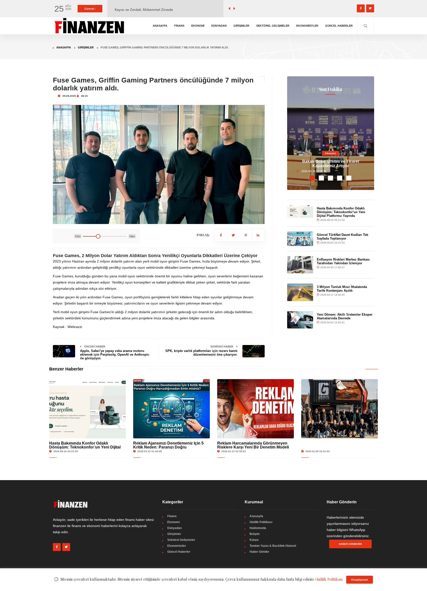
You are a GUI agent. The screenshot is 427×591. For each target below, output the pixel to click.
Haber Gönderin (350, 544)
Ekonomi (197, 25)
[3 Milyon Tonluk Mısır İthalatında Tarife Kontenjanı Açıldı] (300, 292)
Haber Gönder (259, 551)
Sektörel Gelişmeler (272, 25)
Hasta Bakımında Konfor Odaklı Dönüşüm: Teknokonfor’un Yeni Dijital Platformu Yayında (341, 212)
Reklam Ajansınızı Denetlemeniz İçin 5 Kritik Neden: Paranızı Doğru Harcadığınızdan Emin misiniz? (168, 447)
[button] (312, 178)
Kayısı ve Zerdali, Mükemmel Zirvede (144, 9)
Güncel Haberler (339, 25)
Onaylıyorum (359, 579)
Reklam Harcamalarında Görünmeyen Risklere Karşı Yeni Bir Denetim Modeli (253, 445)
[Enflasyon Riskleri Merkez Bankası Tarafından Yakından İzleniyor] (300, 264)
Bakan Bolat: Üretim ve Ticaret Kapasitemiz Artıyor (330, 163)
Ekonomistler (307, 25)
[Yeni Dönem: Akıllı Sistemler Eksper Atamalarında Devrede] (300, 319)
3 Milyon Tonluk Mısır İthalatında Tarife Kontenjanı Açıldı (342, 288)
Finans (179, 25)
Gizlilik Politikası (261, 522)
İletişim (255, 534)
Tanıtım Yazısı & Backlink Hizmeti (273, 546)
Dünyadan (219, 25)
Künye (254, 540)
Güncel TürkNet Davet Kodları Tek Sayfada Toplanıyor (342, 236)
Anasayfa (160, 25)
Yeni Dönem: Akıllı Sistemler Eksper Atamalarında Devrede (344, 316)
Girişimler (241, 25)
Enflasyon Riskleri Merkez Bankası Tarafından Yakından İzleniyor (343, 261)
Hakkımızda (258, 528)
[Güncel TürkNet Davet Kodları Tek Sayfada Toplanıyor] (300, 238)
